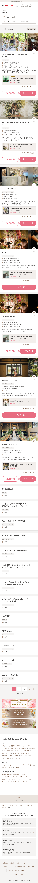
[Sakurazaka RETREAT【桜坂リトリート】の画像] (19, 109)
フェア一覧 (29, 93)
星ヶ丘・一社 (16, 753)
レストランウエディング (8, 765)
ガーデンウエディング (8, 776)
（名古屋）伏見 (5, 748)
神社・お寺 (31, 765)
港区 (26, 755)
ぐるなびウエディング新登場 (19, 781)
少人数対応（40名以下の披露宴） (10, 774)
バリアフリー (5, 781)
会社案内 (5, 863)
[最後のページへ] (34, 689)
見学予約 (11, 93)
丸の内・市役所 (26, 746)
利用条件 (18, 863)
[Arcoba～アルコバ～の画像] (19, 431)
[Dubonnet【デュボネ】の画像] (19, 367)
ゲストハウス (18, 767)
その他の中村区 (10, 746)
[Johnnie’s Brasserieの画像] (19, 176)
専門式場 (23, 765)
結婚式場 (29, 805)
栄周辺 (18, 746)
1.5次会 (23, 774)
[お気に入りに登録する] (34, 51)
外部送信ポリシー (9, 867)
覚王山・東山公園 (6, 753)
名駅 (3, 746)
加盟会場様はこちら (20, 867)
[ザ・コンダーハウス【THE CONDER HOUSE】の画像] (19, 42)
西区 (13, 758)
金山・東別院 (32, 748)
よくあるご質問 (19, 874)
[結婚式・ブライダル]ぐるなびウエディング (13, 805)
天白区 (33, 753)
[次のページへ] (29, 689)
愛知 (3, 807)
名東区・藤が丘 (25, 753)
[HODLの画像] (19, 239)
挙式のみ (14, 779)
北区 (8, 758)
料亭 (18, 765)
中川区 (16, 755)
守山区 (3, 758)
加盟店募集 (31, 867)
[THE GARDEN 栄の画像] (19, 303)
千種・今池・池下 (25, 751)
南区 (30, 755)
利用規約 (12, 863)
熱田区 (17, 751)
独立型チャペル (6, 779)
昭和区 (11, 755)
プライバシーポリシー (29, 863)
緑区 (21, 755)
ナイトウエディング (21, 776)
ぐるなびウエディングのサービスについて (19, 870)
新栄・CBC (14, 748)
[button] (19, 822)
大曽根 (18, 758)
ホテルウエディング (7, 767)
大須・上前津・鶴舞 (8, 751)
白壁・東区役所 (23, 748)
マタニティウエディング (25, 779)
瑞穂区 (5, 755)
